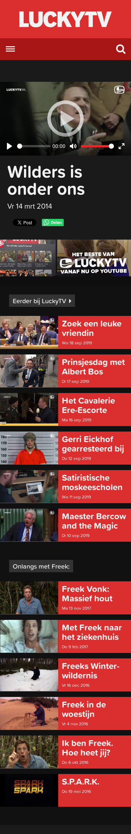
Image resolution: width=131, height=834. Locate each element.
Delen (56, 222)
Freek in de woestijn (84, 709)
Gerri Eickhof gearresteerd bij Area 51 (93, 443)
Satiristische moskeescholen (92, 482)
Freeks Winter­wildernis (90, 670)
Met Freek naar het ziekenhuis (92, 632)
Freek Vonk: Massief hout (87, 593)
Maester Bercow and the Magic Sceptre (94, 521)
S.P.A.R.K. (80, 781)
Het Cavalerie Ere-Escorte (88, 405)
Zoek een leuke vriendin (92, 328)
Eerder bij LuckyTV (39, 301)
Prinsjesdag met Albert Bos (93, 366)
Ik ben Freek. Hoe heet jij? (87, 747)
